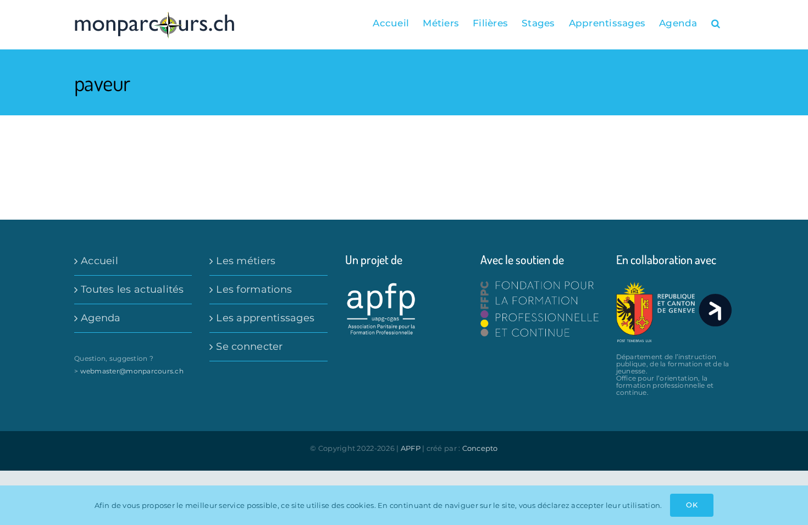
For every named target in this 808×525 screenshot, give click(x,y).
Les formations (254, 289)
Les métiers (245, 261)
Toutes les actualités (132, 289)
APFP (410, 448)
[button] (715, 23)
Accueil (99, 261)
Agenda (101, 318)
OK (691, 504)
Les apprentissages (265, 318)
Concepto (480, 448)
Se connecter (249, 346)
